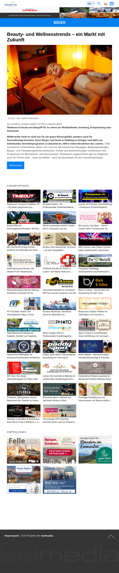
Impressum (12, 535)
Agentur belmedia (30, 118)
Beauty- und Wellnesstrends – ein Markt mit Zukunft (56, 37)
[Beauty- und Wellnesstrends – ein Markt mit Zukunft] (59, 80)
